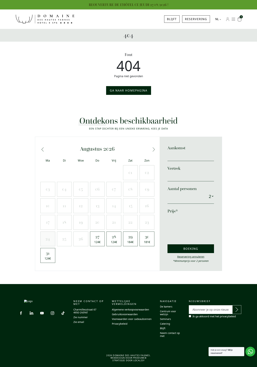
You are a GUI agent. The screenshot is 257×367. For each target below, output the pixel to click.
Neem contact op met (170, 334)
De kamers (166, 306)
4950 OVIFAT (80, 312)
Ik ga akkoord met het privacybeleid (214, 316)
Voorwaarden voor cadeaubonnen (132, 319)
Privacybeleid (119, 323)
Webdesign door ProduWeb (128, 358)
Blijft (172, 19)
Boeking (190, 249)
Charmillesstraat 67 (84, 309)
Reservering (196, 19)
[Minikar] (239, 19)
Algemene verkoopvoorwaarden (130, 309)
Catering (165, 323)
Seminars (165, 319)
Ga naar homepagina (128, 90)
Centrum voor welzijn (168, 313)
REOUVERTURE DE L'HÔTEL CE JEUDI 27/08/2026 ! (128, 5)
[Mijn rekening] (227, 19)
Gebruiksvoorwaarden (125, 314)
